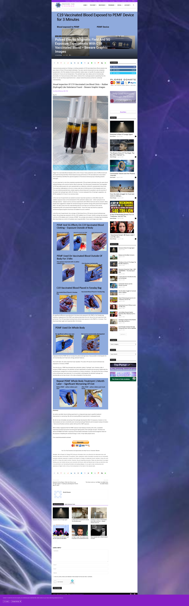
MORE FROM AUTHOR (70, 504)
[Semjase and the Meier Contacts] (113, 257)
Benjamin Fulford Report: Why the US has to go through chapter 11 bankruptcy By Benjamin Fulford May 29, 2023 (65, 484)
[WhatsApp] (64, 63)
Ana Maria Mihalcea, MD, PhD (60, 91)
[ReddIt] (67, 63)
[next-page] (56, 541)
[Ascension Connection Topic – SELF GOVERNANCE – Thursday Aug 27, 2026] (113, 271)
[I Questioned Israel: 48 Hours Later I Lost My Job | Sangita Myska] (123, 227)
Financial (118, 1)
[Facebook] (54, 63)
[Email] (78, 63)
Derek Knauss (59, 55)
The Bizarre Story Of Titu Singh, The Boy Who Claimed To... (122, 154)
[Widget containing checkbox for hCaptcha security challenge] (64, 582)
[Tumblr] (95, 63)
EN (134, 1)
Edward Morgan (113, 156)
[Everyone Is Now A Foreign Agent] (61, 512)
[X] (57, 63)
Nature (129, 1)
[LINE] (91, 63)
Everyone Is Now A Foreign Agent (60, 519)
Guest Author (112, 177)
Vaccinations (85, 36)
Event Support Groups (76, 1)
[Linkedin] (71, 63)
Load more (122, 334)
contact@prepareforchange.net (77, 594)
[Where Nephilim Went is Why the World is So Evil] (99, 530)
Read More (123, 112)
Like (134, 66)
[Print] (88, 63)
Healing (95, 1)
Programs (111, 5)
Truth (81, 36)
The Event (92, 5)
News (60, 36)
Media (99, 1)
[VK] (74, 63)
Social (119, 5)
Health (60, 9)
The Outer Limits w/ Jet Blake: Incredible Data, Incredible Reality (97, 483)
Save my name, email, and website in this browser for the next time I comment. (73, 576)
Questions (64, 36)
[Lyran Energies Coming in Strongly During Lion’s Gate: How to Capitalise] (113, 328)
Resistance (102, 5)
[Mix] (98, 63)
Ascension (68, 1)
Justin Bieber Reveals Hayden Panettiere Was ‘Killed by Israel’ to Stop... (127, 314)
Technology (112, 1)
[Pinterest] (61, 63)
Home (85, 5)
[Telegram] (81, 63)
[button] (133, 5)
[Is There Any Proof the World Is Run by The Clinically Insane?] (80, 512)
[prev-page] (54, 541)
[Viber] (84, 63)
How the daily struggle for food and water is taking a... (122, 195)
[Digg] (101, 63)
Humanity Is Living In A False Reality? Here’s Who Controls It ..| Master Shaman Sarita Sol (99, 521)
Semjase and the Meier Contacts (126, 255)
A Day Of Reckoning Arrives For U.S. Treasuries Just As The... (122, 215)
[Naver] (105, 63)
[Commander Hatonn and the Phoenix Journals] (123, 166)
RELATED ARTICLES (58, 504)
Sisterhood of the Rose (87, 1)
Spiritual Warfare (70, 36)
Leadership (124, 1)
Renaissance (105, 1)
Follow (133, 69)
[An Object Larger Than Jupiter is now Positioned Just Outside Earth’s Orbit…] (80, 530)
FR (135, 594)
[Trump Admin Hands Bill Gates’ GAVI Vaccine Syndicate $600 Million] (61, 530)
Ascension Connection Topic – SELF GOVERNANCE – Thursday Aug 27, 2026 (127, 271)
